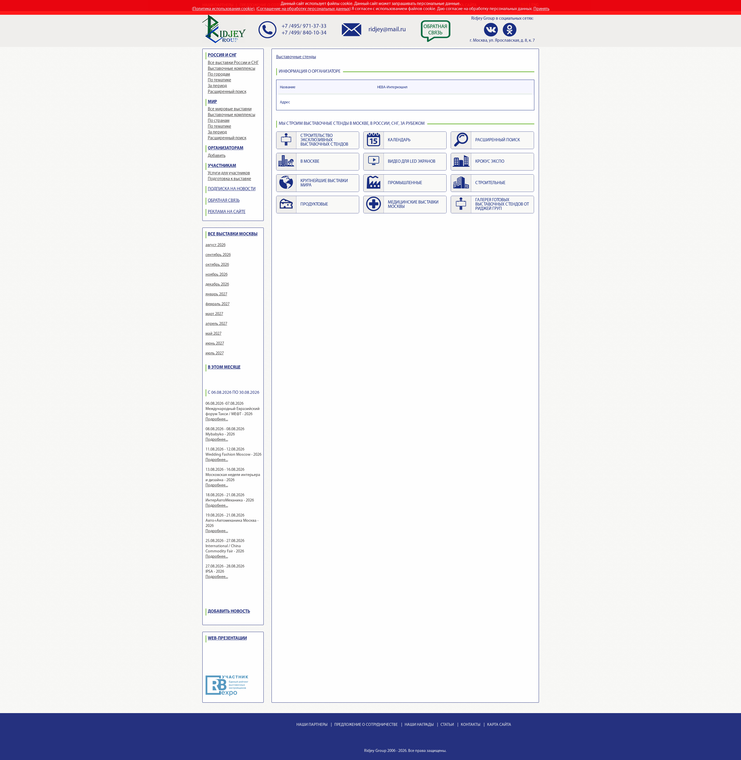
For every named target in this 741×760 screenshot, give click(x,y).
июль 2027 (215, 353)
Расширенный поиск (227, 92)
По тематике (219, 80)
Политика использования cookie (223, 9)
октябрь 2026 (217, 265)
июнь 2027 (215, 343)
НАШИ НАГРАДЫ (419, 725)
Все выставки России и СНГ (233, 63)
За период (217, 86)
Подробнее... (217, 419)
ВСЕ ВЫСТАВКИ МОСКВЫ (233, 234)
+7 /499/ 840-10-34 (304, 33)
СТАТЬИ (447, 725)
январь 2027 (216, 294)
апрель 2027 (216, 324)
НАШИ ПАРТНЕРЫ (311, 725)
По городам (219, 74)
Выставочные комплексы (231, 69)
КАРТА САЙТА (499, 725)
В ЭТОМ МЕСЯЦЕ (224, 367)
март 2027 (214, 314)
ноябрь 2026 (217, 274)
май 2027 (213, 334)
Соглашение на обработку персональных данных (303, 9)
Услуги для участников (229, 173)
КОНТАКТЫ (470, 725)
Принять (541, 9)
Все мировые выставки (230, 109)
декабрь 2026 (217, 284)
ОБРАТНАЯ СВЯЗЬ (224, 201)
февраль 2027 (218, 304)
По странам (219, 121)
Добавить (216, 156)
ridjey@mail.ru (387, 29)
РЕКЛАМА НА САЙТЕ (226, 212)
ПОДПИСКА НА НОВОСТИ (232, 189)
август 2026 (215, 245)
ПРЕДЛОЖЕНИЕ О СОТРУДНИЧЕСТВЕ (366, 725)
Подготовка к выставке (229, 179)
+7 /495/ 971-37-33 (304, 26)
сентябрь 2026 (218, 255)
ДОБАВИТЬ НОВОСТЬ (229, 611)
